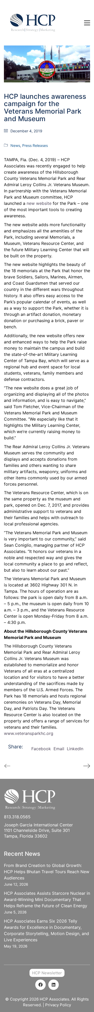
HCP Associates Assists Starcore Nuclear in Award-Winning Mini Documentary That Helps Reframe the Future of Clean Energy (47, 899)
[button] (87, 23)
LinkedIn (75, 748)
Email (59, 748)
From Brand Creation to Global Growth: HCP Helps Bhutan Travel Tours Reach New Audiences (46, 871)
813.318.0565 (17, 816)
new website (39, 203)
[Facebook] (40, 985)
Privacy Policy (58, 1004)
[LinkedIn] (53, 985)
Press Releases (35, 145)
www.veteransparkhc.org (28, 733)
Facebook (41, 748)
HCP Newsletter (47, 972)
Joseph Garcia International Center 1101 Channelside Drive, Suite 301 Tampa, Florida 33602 (38, 830)
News (15, 145)
